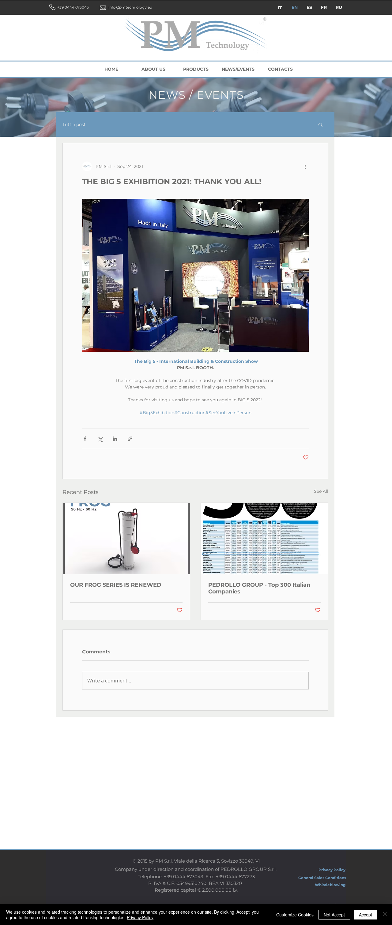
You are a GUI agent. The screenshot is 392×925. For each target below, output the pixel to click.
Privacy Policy (140, 917)
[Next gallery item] (301, 275)
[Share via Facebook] (85, 439)
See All (321, 491)
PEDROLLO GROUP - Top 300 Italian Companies (259, 588)
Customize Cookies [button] (295, 915)
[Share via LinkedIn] (115, 439)
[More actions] (305, 166)
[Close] (384, 914)
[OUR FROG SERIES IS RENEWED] (126, 538)
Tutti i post (74, 124)
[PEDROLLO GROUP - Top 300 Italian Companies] (264, 538)
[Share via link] (130, 439)
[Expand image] (195, 275)
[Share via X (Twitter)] (100, 439)
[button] (320, 124)
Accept (365, 915)
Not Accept (334, 915)
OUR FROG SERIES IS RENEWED (115, 584)
